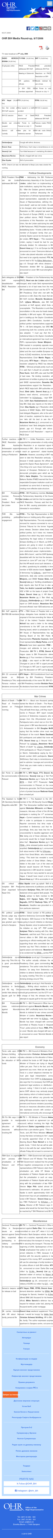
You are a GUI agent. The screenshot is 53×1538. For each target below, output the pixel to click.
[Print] (45, 28)
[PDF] (41, 28)
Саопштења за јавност (26, 1332)
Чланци (26, 1343)
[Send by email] (49, 28)
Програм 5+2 (26, 1427)
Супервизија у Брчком (26, 1433)
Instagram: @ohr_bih (27, 1490)
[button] (49, 3)
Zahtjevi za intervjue (10, 1394)
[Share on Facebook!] (28, 28)
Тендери (26, 1465)
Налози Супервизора (26, 1438)
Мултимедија (26, 1364)
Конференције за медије (26, 1358)
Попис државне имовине (26, 1450)
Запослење (26, 1471)
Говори (26, 1348)
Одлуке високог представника (26, 1370)
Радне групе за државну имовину (26, 1444)
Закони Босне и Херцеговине (26, 1411)
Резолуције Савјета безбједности (26, 1417)
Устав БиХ (26, 1406)
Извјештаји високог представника (26, 1376)
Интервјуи (26, 1337)
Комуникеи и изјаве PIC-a (27, 1387)
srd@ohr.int (29, 1522)
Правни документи (26, 1382)
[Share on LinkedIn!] (37, 28)
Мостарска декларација (26, 1456)
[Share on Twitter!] (32, 28)
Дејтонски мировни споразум (26, 1400)
